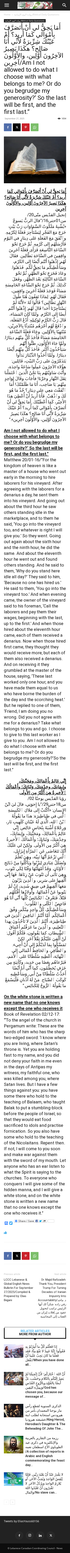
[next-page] (12, 1502)
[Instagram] (30, 1535)
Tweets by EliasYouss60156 (21, 1521)
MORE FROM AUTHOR (35, 1334)
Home (7, 14)
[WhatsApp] (34, 127)
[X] (17, 127)
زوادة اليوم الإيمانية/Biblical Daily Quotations (36, 14)
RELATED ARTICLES (35, 1331)
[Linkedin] (40, 1535)
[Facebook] (8, 127)
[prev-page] (6, 1502)
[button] (6, 5)
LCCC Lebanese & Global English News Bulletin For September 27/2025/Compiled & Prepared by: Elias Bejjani (18, 1290)
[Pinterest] (26, 127)
